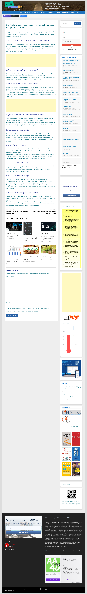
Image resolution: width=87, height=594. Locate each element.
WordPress (7, 590)
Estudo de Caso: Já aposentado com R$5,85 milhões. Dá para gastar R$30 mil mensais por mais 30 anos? (48, 237)
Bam (13, 590)
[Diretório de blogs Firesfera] (71, 412)
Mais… (78, 12)
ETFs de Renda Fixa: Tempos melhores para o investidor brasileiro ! (31, 238)
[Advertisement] (31, 60)
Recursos (43, 12)
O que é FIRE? (27, 12)
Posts (21, 12)
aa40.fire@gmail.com (46, 589)
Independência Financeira (68, 12)
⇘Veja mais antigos (67, 165)
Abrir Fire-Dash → (71, 51)
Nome (7, 296)
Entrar (71, 45)
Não (65, 394)
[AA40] (43, 6)
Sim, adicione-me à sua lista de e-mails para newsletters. (23, 311)
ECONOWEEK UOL (10, 549)
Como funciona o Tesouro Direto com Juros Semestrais (48, 257)
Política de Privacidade (23, 536)
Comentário (10, 276)
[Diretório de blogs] (66, 419)
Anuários (58, 12)
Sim (65, 391)
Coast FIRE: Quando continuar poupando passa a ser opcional (13, 235)
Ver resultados (71, 400)
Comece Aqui (35, 12)
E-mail (8, 302)
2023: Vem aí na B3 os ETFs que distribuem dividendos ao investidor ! (31, 257)
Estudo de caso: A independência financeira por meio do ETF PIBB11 (13, 259)
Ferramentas (50, 12)
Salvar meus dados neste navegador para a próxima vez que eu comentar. (29, 308)
